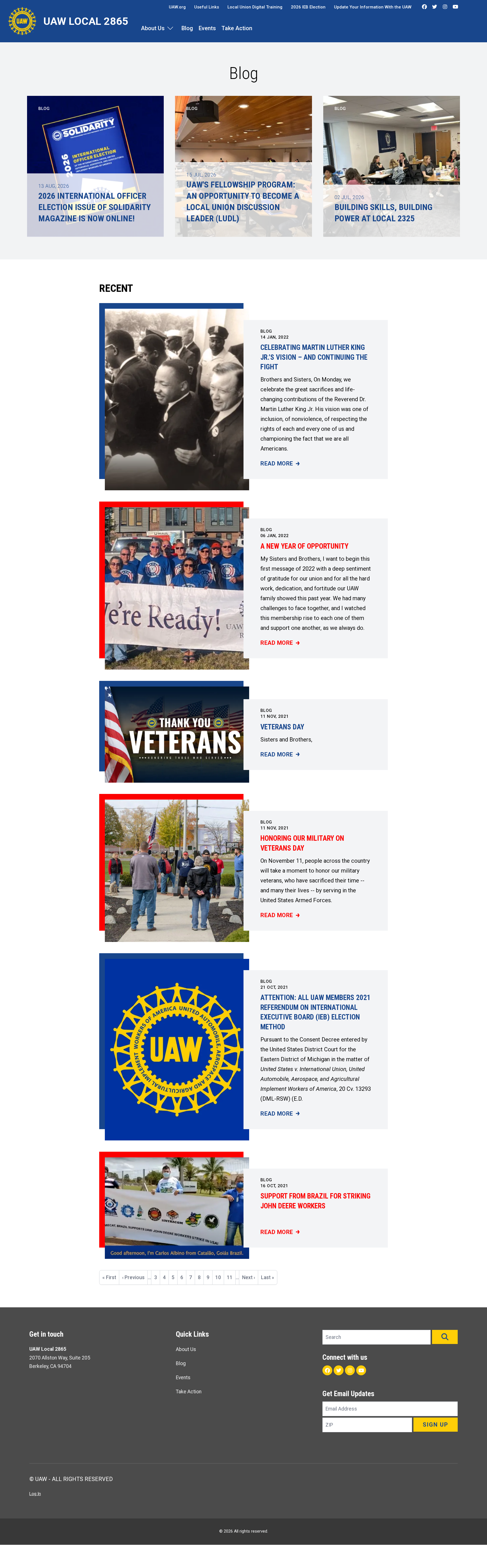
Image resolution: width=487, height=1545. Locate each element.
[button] (445, 1337)
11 (231, 1277)
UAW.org (177, 7)
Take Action (237, 28)
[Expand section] (170, 28)
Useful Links (206, 7)
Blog (187, 28)
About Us (153, 28)
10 (219, 1277)
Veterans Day (282, 727)
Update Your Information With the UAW (372, 7)
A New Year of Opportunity (304, 546)
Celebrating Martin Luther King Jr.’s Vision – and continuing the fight (314, 357)
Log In (35, 1493)
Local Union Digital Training (254, 7)
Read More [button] (280, 464)
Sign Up (435, 1424)
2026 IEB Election (308, 7)
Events (207, 28)
